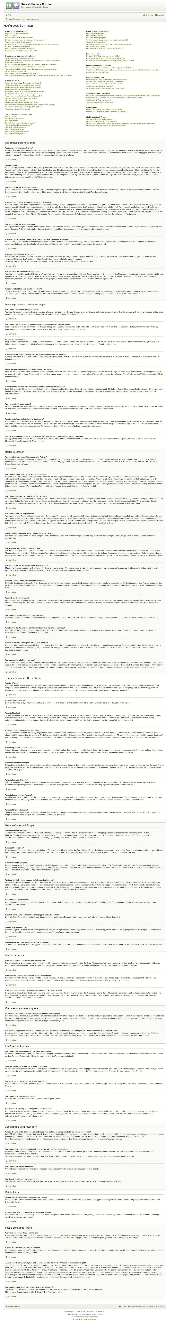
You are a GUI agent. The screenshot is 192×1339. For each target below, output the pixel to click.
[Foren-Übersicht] (13, 5)
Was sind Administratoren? (95, 33)
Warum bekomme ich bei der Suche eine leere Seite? (104, 84)
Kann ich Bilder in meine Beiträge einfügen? (20, 123)
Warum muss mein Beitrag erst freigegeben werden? (23, 107)
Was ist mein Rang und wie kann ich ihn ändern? (21, 73)
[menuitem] (8, 15)
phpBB (77, 1314)
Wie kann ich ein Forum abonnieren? (98, 100)
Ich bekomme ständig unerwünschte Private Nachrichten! (105, 58)
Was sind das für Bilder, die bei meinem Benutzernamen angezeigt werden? (31, 69)
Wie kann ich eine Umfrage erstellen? (18, 89)
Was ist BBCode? (11, 116)
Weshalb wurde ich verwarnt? (15, 100)
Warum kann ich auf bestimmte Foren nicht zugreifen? (23, 96)
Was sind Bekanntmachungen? (16, 127)
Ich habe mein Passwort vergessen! (17, 46)
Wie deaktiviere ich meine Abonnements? (100, 102)
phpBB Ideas (114, 1250)
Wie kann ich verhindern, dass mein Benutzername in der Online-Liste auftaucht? (32, 60)
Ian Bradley (101, 1311)
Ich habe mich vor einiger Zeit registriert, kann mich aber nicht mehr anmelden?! (32, 44)
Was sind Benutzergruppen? (96, 38)
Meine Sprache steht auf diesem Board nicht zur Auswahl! (25, 67)
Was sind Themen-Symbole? (15, 134)
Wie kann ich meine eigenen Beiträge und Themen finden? (106, 88)
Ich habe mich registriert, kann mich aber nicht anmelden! (24, 40)
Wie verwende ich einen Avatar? (16, 71)
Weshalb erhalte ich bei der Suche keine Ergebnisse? (104, 82)
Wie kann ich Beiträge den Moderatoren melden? (21, 102)
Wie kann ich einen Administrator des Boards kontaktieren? (106, 125)
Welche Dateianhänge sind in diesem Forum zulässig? (104, 109)
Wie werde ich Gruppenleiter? (96, 42)
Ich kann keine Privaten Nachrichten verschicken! (103, 56)
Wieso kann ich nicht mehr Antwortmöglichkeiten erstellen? (25, 91)
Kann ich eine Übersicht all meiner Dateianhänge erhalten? (106, 112)
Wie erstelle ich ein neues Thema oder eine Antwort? (23, 83)
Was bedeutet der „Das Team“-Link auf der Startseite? (104, 48)
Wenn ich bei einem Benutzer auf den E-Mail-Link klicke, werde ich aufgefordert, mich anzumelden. (38, 75)
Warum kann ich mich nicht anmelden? (18, 42)
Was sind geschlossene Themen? (17, 131)
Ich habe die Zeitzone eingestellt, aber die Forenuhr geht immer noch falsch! (31, 65)
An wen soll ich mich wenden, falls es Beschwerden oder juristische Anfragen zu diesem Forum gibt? (120, 123)
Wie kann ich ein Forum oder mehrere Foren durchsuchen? (106, 79)
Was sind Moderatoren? (94, 35)
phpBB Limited (142, 374)
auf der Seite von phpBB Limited (76, 1238)
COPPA (131, 205)
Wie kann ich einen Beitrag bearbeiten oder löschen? (23, 85)
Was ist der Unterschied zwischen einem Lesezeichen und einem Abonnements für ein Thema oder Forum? (123, 95)
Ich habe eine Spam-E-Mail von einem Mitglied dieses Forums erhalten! (110, 60)
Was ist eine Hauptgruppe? (95, 46)
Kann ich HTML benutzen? (14, 118)
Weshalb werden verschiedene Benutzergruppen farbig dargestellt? (109, 44)
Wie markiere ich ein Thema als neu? (18, 109)
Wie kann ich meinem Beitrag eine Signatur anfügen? (23, 87)
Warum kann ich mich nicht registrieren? (19, 38)
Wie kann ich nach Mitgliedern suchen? (99, 86)
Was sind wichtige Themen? (14, 129)
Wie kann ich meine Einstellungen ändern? (19, 58)
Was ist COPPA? (11, 35)
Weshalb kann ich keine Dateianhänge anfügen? (21, 98)
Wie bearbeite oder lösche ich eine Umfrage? (20, 94)
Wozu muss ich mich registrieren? (17, 33)
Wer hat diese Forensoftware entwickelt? (100, 119)
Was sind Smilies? (11, 121)
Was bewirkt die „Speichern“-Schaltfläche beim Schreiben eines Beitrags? (30, 104)
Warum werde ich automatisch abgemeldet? (20, 48)
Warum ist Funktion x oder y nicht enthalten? (101, 121)
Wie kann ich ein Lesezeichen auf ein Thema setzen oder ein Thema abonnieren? (114, 98)
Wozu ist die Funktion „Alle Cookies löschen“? (21, 51)
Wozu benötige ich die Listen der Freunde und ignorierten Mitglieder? (109, 68)
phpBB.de (159, 374)
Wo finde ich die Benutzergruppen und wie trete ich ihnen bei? (107, 40)
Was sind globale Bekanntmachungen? (18, 125)
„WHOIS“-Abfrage (15, 1268)
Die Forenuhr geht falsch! (14, 62)
